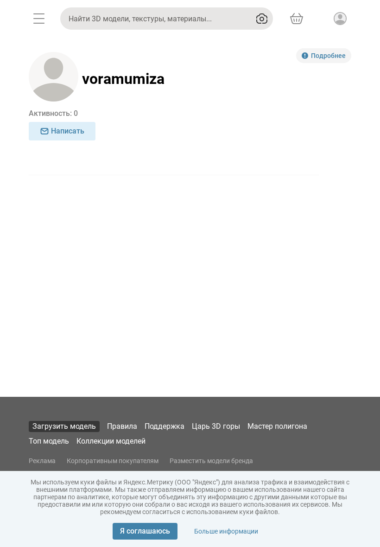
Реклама (42, 460)
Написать (67, 131)
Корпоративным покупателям (112, 460)
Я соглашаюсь (145, 531)
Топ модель (49, 441)
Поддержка (164, 426)
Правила (122, 426)
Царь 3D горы (216, 426)
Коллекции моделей (111, 441)
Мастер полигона (277, 426)
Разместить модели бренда (211, 460)
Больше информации (226, 531)
